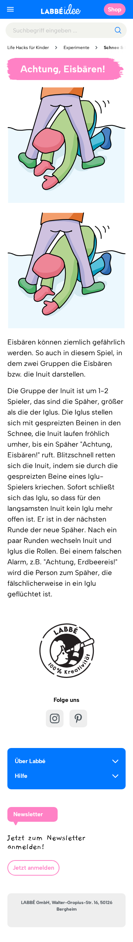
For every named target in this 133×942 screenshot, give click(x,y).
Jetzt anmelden (33, 867)
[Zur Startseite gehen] (61, 9)
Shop (115, 9)
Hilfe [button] (21, 775)
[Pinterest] (78, 718)
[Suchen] (118, 30)
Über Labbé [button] (30, 761)
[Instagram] (55, 718)
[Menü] (10, 9)
